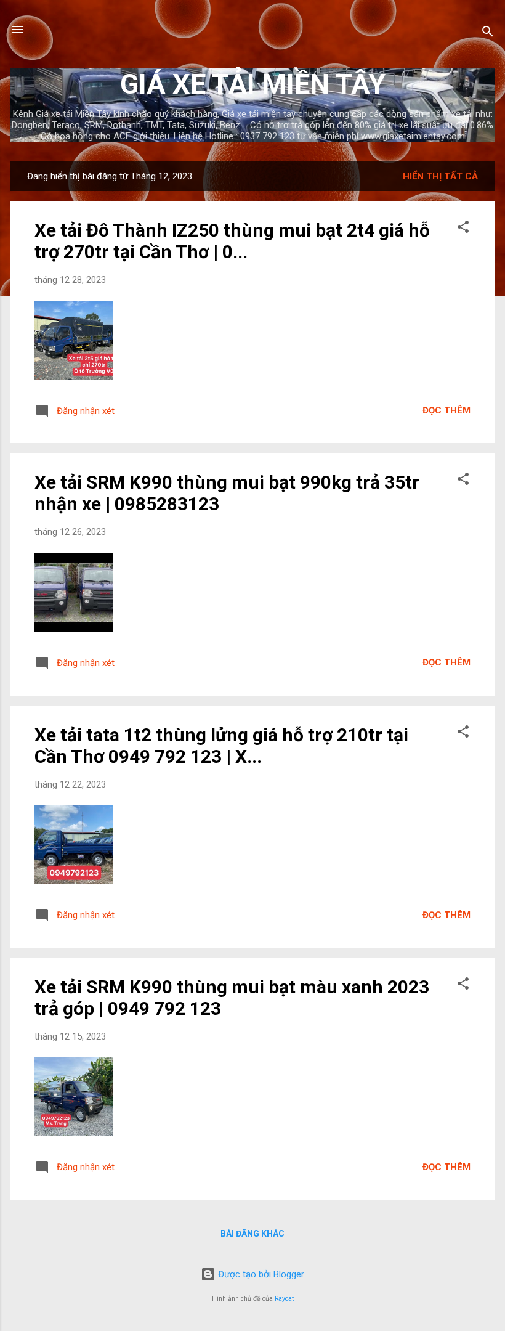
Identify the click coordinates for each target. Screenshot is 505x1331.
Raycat (284, 1299)
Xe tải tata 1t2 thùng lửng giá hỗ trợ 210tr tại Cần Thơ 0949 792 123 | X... (221, 745)
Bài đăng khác (252, 1234)
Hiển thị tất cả (440, 176)
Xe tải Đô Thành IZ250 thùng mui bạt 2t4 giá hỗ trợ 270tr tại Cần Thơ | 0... (232, 241)
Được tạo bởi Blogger (260, 1274)
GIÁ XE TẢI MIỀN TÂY (253, 84)
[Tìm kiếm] (487, 33)
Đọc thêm (446, 410)
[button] (463, 228)
